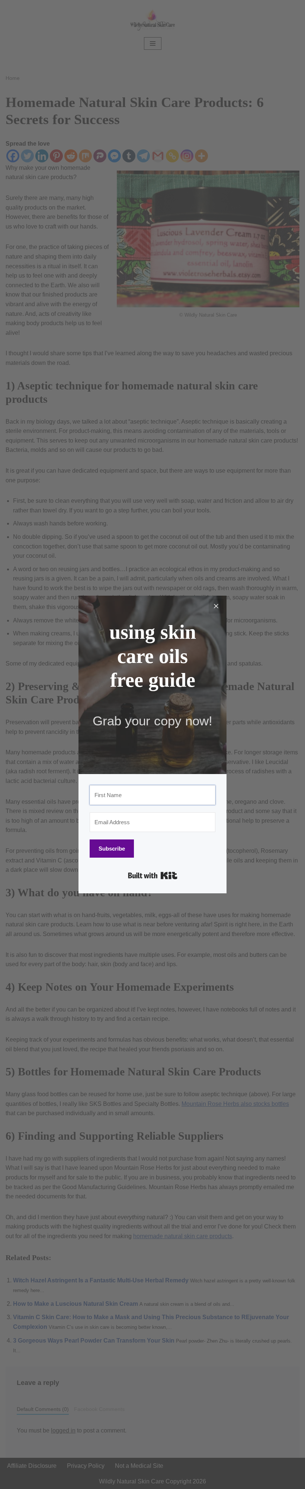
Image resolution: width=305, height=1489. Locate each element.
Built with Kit (152, 875)
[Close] (216, 606)
